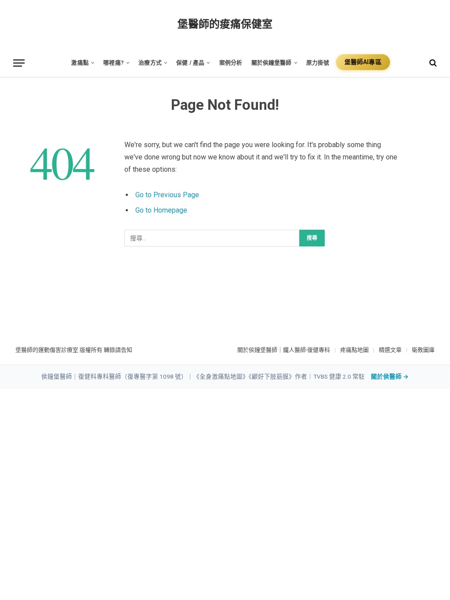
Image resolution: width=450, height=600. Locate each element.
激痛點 (79, 62)
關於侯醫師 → (390, 376)
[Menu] (19, 63)
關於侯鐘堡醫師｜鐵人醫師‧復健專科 (283, 350)
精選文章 (390, 350)
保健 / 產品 (190, 62)
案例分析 (231, 62)
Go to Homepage (161, 210)
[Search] (432, 63)
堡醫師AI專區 (363, 61)
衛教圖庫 (423, 350)
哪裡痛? (113, 62)
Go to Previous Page (167, 195)
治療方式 (150, 62)
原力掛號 (318, 62)
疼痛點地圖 (354, 350)
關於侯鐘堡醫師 (271, 62)
